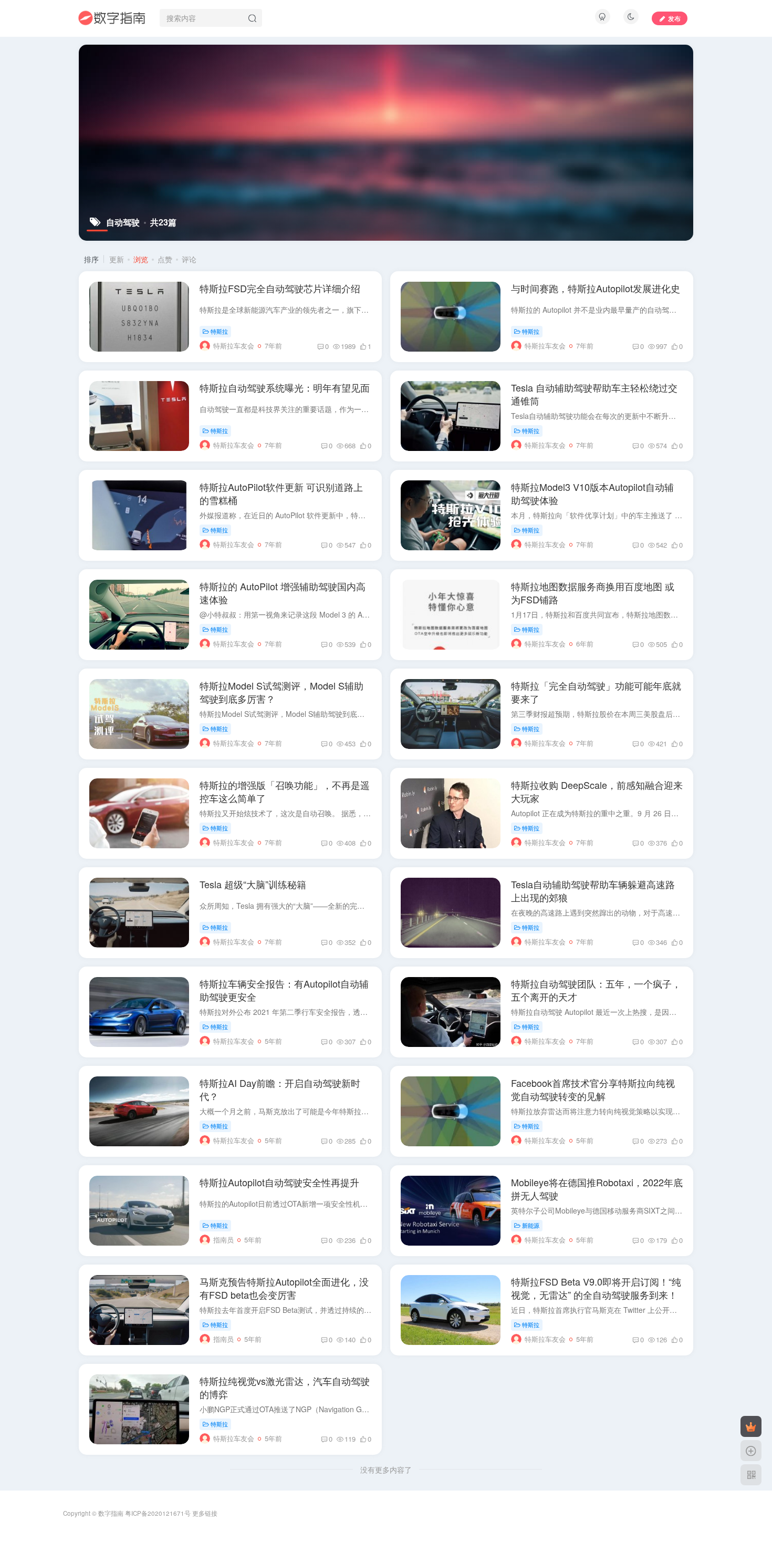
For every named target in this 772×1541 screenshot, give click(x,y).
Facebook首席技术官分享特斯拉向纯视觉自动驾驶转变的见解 (593, 1089)
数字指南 (110, 1513)
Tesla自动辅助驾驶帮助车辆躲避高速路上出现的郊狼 (593, 890)
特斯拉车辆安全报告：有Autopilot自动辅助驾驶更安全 (284, 990)
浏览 (140, 259)
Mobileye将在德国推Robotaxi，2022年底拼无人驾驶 (597, 1188)
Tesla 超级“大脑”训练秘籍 (253, 884)
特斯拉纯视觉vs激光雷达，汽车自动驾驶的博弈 (285, 1387)
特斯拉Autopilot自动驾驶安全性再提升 (279, 1182)
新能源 (530, 1225)
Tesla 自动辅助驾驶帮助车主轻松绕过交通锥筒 (594, 394)
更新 (116, 259)
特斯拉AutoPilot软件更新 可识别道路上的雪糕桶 (281, 493)
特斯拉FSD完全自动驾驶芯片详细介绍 (280, 288)
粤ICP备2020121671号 (158, 1513)
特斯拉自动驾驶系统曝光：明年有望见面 (285, 387)
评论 (189, 259)
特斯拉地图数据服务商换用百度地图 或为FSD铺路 (592, 592)
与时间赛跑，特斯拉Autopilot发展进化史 (595, 288)
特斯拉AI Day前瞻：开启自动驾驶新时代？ (280, 1089)
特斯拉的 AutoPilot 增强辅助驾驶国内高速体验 (283, 592)
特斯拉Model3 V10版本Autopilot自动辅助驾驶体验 (592, 493)
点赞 (165, 259)
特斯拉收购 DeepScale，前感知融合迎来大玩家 (597, 791)
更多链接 (204, 1513)
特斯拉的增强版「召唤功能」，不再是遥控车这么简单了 (285, 791)
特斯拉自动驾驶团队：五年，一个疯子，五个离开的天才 (596, 990)
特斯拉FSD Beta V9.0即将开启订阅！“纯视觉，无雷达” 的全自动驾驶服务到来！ (596, 1288)
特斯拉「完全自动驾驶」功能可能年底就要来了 (596, 692)
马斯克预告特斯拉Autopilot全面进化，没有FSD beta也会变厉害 (284, 1288)
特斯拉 (219, 331)
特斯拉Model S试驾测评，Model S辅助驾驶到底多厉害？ (281, 692)
